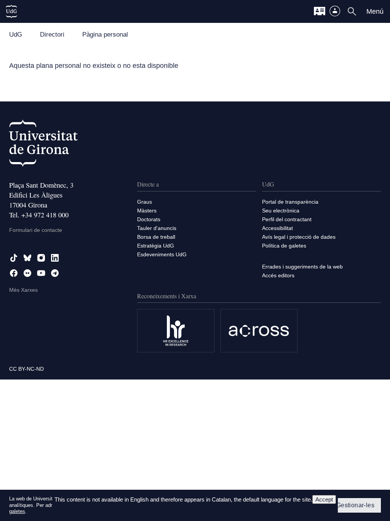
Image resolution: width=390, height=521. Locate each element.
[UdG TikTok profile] (13, 257)
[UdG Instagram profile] (41, 257)
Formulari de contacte (35, 230)
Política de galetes (284, 246)
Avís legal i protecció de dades (299, 237)
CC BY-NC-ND (26, 369)
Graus (144, 202)
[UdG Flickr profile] (27, 273)
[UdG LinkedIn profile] (54, 257)
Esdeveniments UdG (162, 254)
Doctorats (148, 219)
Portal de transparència (290, 202)
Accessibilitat (277, 228)
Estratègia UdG (155, 246)
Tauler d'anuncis (156, 228)
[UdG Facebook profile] (13, 273)
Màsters (147, 210)
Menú (375, 11)
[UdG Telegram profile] (54, 273)
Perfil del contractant (287, 219)
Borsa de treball (156, 237)
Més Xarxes (23, 290)
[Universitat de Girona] (43, 145)
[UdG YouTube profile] (41, 273)
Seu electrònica (280, 210)
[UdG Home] (11, 11)
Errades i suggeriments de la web (302, 267)
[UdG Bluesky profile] (27, 257)
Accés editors (278, 275)
